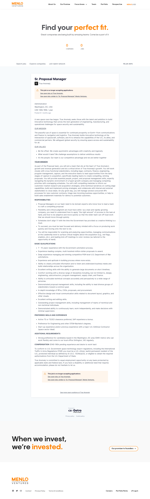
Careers (109, 491)
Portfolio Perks (122, 491)
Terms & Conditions (56, 491)
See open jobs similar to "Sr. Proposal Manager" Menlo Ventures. (63, 96)
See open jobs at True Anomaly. (51, 93)
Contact (28, 491)
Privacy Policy (40, 491)
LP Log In (134, 491)
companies (38, 64)
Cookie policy (80, 416)
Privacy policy (70, 416)
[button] (81, 4)
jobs (21, 64)
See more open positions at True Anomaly (75, 392)
